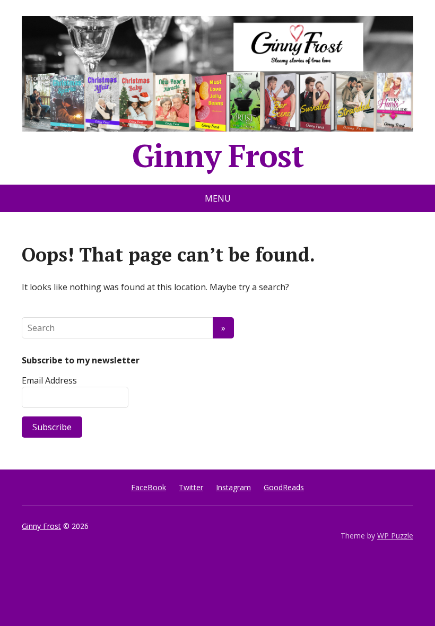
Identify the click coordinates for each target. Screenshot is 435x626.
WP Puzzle (395, 536)
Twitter (191, 487)
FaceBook (148, 487)
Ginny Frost (217, 151)
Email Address (49, 380)
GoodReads (284, 487)
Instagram (233, 487)
